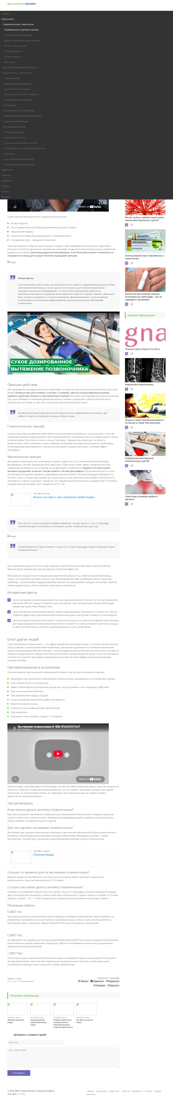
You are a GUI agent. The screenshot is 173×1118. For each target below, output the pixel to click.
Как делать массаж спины (84, 1021)
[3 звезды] (13, 981)
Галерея (157, 1091)
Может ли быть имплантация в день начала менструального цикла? (144, 219)
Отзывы (148, 1091)
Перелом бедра (43, 854)
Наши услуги (101, 1091)
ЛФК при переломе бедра (15, 1021)
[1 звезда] (8, 981)
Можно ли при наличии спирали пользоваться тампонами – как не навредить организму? (143, 296)
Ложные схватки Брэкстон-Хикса (142, 349)
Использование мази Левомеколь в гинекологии (144, 257)
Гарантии (126, 1091)
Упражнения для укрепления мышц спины (38, 1022)
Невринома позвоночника (139, 384)
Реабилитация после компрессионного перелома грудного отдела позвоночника (63, 1023)
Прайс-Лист (114, 1091)
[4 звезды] (15, 981)
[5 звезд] (18, 981)
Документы (137, 1091)
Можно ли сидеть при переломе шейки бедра (63, 497)
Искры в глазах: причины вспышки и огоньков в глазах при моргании (144, 421)
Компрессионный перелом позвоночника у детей (139, 460)
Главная (90, 1091)
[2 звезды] (11, 981)
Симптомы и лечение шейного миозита (141, 498)
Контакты (91, 1094)
